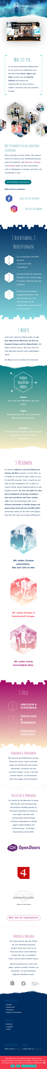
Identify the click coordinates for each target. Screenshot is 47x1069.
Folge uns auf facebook (29, 198)
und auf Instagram (33, 209)
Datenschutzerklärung (29, 1066)
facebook (9, 1024)
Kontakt (9, 1005)
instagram (9, 1027)
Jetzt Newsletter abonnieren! (18, 182)
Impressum (10, 1010)
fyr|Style (11, 166)
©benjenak (19, 1049)
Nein (18, 1066)
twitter (8, 1029)
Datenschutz (10, 1007)
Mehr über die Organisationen (23, 917)
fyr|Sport (37, 162)
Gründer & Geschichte (14, 1012)
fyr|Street (28, 162)
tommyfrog (38, 1049)
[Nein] (44, 1062)
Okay (12, 1066)
